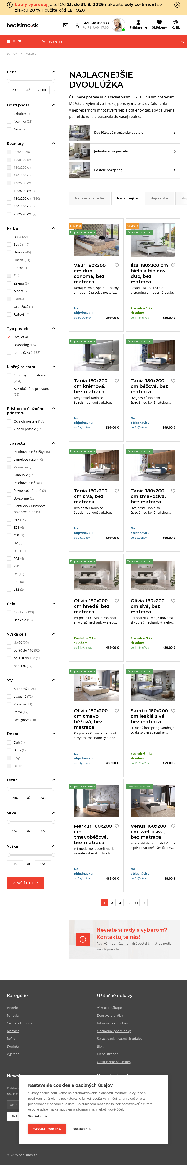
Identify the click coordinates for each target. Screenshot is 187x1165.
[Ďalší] (144, 902)
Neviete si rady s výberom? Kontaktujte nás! (131, 933)
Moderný (20, 688)
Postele (12, 1007)
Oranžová (21, 306)
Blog (100, 1046)
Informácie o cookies (112, 1023)
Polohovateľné (24, 483)
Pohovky (13, 1015)
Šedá (17, 244)
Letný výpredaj (31, 4)
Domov (12, 53)
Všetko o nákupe (109, 1007)
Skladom (21, 114)
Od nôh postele (25, 421)
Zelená (19, 283)
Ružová (19, 314)
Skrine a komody (19, 1023)
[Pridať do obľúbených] (115, 265)
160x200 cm (23, 191)
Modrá (19, 291)
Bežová (19, 252)
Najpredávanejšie (89, 198)
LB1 (16, 582)
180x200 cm (23, 198)
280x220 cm (23, 214)
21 (136, 903)
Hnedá (19, 260)
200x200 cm (23, 206)
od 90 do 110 (23, 650)
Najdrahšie (159, 198)
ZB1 (16, 527)
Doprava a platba (110, 1015)
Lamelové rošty (25, 459)
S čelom (20, 612)
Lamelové (21, 475)
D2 (16, 543)
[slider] (8, 80)
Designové (21, 720)
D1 (16, 574)
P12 (16, 519)
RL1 (16, 550)
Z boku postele (25, 429)
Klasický (20, 704)
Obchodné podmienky (114, 1031)
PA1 (16, 558)
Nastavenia (82, 1128)
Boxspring (21, 345)
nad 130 (20, 666)
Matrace (13, 1031)
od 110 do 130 (24, 658)
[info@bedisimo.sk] (66, 25)
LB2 (16, 589)
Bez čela (20, 620)
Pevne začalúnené (27, 490)
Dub (17, 742)
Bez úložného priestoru (31, 388)
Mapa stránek (107, 1054)
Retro (18, 712)
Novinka (20, 121)
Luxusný (20, 696)
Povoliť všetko (47, 1128)
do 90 (18, 642)
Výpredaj (13, 1054)
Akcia (18, 129)
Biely (17, 750)
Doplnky (13, 1046)
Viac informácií (38, 1116)
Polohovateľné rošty (29, 452)
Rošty (11, 1038)
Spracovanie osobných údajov (119, 1038)
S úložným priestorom (30, 375)
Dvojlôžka (21, 337)
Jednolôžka (22, 352)
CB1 (17, 535)
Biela (17, 236)
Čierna (19, 268)
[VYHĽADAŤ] (182, 41)
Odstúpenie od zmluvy (114, 1062)
